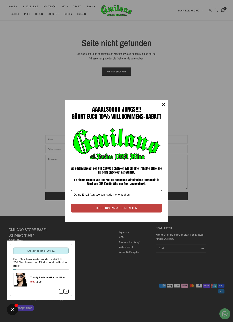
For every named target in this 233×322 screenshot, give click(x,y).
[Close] (163, 104)
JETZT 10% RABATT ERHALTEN (116, 208)
